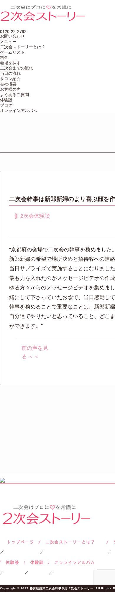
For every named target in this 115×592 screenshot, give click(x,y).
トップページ (20, 542)
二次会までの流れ (16, 68)
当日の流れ (10, 73)
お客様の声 (10, 89)
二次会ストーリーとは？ (22, 46)
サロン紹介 (10, 78)
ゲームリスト (12, 52)
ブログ (6, 105)
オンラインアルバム (18, 110)
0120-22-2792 (13, 31)
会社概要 (8, 84)
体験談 (6, 100)
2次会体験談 (35, 216)
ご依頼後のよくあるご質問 (36, 562)
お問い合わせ (12, 36)
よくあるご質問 (14, 94)
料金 (4, 57)
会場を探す (10, 62)
